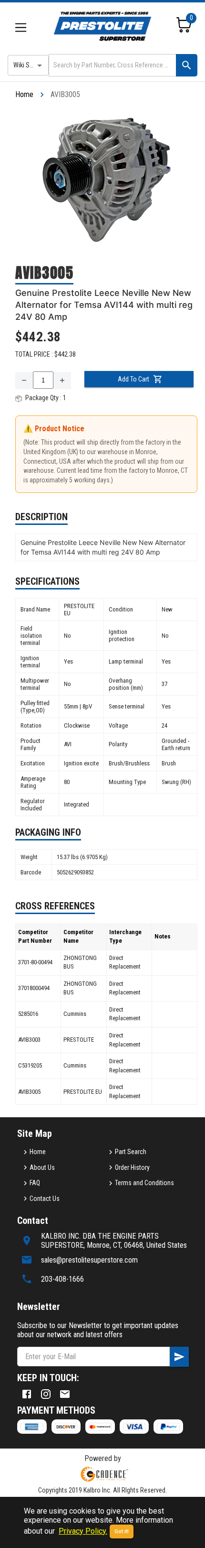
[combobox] (111, 65)
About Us (42, 1167)
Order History (132, 1167)
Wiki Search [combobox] (29, 65)
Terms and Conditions (144, 1183)
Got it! (121, 1531)
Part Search (130, 1152)
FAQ (35, 1183)
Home (24, 94)
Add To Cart (133, 379)
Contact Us (45, 1198)
